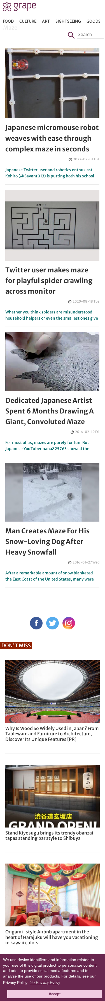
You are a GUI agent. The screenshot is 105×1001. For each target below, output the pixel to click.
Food (8, 21)
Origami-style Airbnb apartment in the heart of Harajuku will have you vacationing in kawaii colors (51, 937)
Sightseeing (68, 21)
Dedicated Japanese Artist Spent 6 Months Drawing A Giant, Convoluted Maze (49, 411)
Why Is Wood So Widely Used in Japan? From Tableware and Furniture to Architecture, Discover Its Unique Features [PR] (52, 734)
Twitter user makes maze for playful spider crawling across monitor (48, 281)
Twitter (52, 623)
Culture (27, 21)
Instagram (68, 623)
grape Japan (19, 8)
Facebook (36, 623)
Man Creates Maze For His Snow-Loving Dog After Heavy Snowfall (47, 542)
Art (46, 21)
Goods (94, 21)
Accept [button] (54, 994)
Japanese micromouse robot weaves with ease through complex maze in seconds (52, 138)
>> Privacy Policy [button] (45, 982)
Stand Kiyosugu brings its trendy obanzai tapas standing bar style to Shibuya (49, 835)
